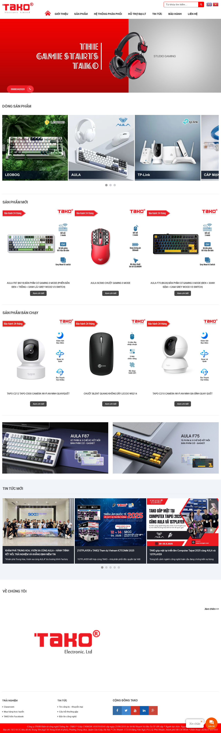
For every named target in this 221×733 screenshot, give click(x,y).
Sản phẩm (81, 14)
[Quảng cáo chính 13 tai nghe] (110, 92)
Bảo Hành (175, 14)
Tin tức (157, 14)
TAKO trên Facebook (14, 716)
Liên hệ (193, 14)
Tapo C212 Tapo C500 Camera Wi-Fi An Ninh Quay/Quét (38, 393)
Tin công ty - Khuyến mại (71, 707)
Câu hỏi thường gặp (68, 711)
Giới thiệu (61, 14)
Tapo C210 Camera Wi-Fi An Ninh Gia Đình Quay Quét (183, 393)
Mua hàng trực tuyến (14, 711)
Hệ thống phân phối (108, 14)
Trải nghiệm (10, 700)
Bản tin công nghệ (67, 716)
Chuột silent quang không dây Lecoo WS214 (110, 393)
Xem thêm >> (211, 609)
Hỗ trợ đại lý (137, 14)
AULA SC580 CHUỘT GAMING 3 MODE (110, 283)
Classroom (9, 707)
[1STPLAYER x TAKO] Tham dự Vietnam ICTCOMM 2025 (105, 550)
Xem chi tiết (38, 293)
